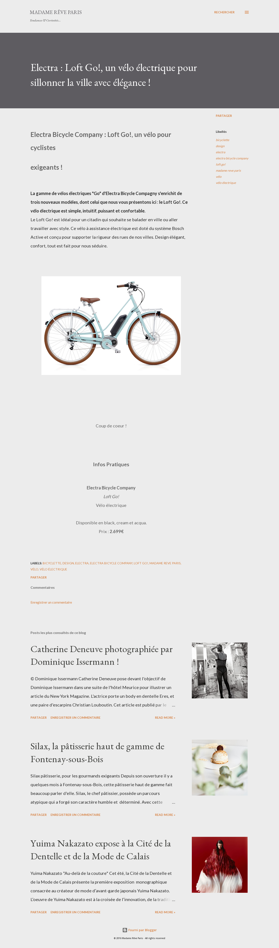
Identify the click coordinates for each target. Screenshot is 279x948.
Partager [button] (224, 115)
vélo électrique (226, 183)
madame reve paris (228, 170)
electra (220, 152)
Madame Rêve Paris (56, 12)
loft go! (221, 164)
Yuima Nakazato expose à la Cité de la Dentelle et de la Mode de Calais (101, 849)
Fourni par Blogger (142, 930)
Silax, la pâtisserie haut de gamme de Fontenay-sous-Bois (97, 752)
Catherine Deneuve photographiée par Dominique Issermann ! (102, 655)
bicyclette (222, 140)
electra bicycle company (232, 158)
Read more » (165, 717)
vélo (218, 176)
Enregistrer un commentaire (51, 602)
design (220, 146)
